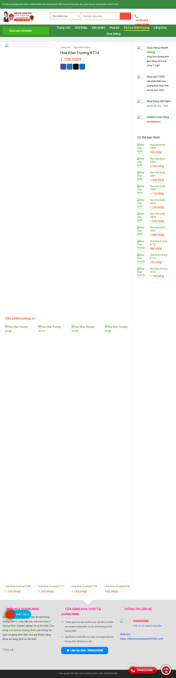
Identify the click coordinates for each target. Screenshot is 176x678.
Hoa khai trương (82, 47)
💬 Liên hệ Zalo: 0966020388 (84, 650)
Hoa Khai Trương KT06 (117, 586)
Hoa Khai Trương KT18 (84, 586)
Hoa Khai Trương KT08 (17, 586)
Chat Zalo (22, 614)
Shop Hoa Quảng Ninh (158, 56)
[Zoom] (9, 297)
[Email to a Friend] (76, 67)
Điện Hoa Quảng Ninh (86, 673)
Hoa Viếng (113, 34)
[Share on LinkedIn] (82, 67)
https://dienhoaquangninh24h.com (141, 638)
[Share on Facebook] (63, 67)
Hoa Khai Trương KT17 (51, 586)
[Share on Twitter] (70, 67)
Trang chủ (65, 47)
